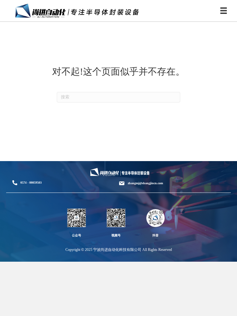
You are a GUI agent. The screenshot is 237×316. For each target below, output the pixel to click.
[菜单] (223, 10)
